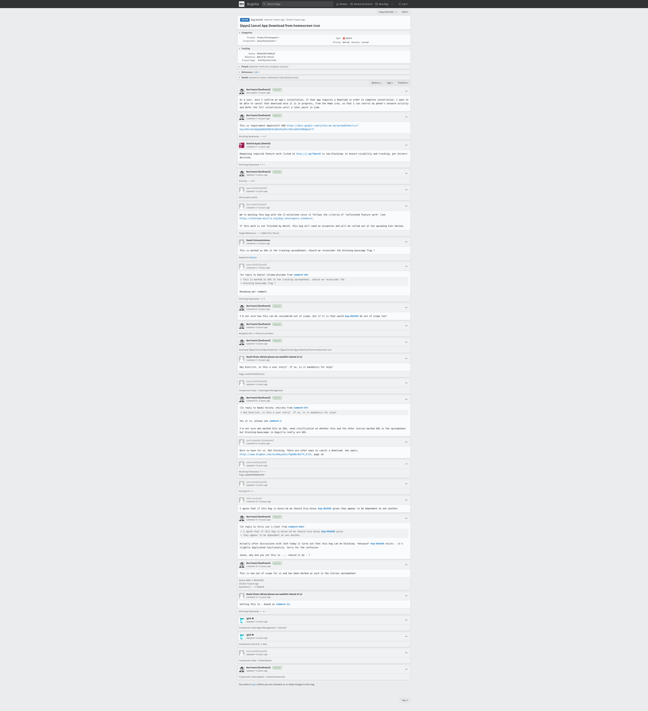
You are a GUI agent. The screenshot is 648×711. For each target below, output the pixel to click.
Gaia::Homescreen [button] (267, 41)
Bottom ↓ (377, 83)
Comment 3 (251, 208)
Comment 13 (252, 597)
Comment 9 (251, 443)
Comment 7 (251, 360)
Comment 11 (251, 520)
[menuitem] (342, 4)
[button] (402, 4)
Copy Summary (386, 12)
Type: (338, 38)
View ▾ (405, 12)
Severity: (355, 42)
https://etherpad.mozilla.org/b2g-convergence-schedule (275, 218)
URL (256, 72)
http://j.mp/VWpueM (308, 153)
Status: (252, 53)
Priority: (337, 42)
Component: (249, 41)
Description (251, 93)
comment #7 (300, 407)
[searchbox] (297, 4)
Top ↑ (405, 700)
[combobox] (297, 4)
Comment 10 (252, 501)
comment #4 (300, 274)
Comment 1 (251, 118)
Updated (250, 175)
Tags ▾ (390, 83)
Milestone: (250, 57)
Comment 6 (251, 309)
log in (254, 684)
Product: (251, 37)
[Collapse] (406, 91)
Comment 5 (251, 268)
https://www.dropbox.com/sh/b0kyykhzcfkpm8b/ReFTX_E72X (275, 454)
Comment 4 (251, 243)
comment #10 (295, 526)
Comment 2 (251, 147)
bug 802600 (351, 316)
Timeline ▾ (403, 83)
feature (253, 257)
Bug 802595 (257, 19)
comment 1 (275, 421)
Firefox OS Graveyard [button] (268, 37)
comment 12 (283, 604)
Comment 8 (251, 401)
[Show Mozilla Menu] (241, 4)
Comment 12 (252, 566)
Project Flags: (248, 60)
